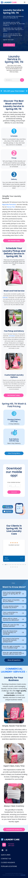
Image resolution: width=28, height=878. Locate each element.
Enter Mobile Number (13, 482)
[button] (14, 593)
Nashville (5, 297)
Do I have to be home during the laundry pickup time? (11, 640)
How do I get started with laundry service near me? (12, 653)
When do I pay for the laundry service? (11, 625)
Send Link (14, 492)
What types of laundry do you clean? (11, 600)
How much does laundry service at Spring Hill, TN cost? (12, 594)
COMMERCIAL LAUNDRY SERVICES (13, 670)
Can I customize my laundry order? (10, 613)
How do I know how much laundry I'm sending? (10, 632)
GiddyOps (23, 875)
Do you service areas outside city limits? (10, 606)
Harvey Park (11, 207)
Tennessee (12, 336)
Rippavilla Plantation (9, 204)
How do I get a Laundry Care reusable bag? (11, 647)
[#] (2, 850)
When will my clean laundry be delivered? (11, 619)
